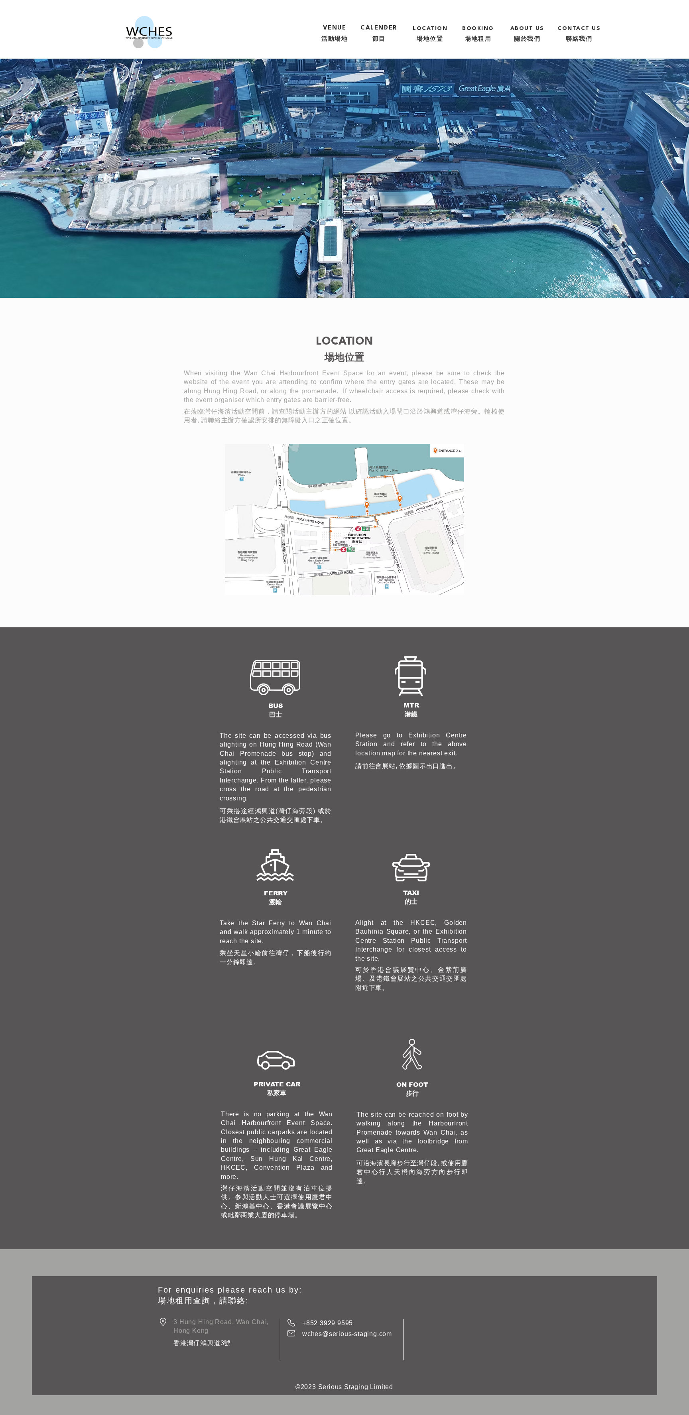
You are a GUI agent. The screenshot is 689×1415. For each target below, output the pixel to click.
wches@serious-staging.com (347, 1333)
